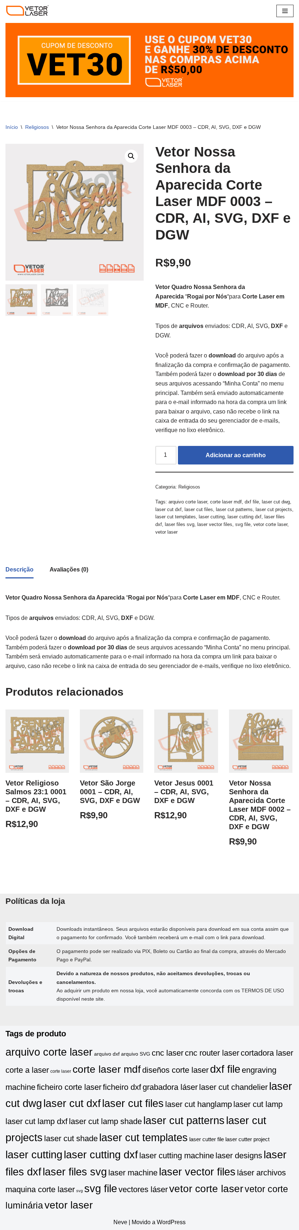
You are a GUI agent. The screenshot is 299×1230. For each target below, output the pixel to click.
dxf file (252, 502)
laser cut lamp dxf (36, 1121)
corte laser (60, 1071)
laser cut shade (71, 1138)
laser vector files (214, 524)
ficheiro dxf (122, 1087)
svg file (243, 524)
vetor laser (166, 532)
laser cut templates (175, 516)
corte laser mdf (226, 502)
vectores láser (143, 1189)
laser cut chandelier (233, 1087)
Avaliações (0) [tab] (69, 569)
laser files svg (179, 524)
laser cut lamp (258, 1104)
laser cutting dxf (244, 516)
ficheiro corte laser (69, 1087)
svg (79, 1191)
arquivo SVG (135, 1054)
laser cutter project (247, 1139)
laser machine (133, 1172)
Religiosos (37, 127)
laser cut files (199, 509)
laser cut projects (274, 509)
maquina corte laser (40, 1189)
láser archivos (261, 1172)
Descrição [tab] (19, 569)
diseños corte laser (175, 1070)
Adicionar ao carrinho (236, 455)
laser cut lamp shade (105, 1121)
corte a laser (27, 1070)
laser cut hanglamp (198, 1104)
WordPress (171, 1222)
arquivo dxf (107, 1054)
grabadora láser (170, 1087)
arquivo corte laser (187, 502)
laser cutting (212, 516)
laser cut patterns (234, 509)
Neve (120, 1222)
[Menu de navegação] (285, 11)
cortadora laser (267, 1052)
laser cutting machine (176, 1155)
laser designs (238, 1155)
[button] (131, 156)
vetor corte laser (270, 524)
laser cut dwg (276, 502)
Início (11, 127)
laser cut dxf (168, 509)
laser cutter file (206, 1139)
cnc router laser (212, 1052)
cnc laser (167, 1052)
